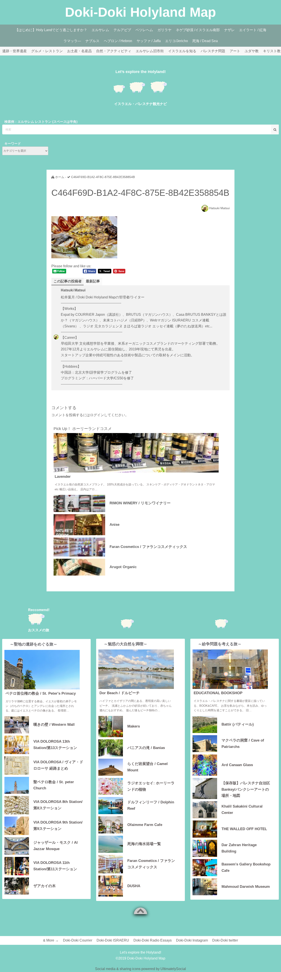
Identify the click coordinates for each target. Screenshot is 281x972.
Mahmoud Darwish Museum (246, 887)
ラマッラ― (72, 41)
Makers (133, 726)
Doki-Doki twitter (225, 940)
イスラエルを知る (182, 51)
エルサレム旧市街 (150, 51)
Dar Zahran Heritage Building (239, 848)
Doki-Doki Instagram (192, 940)
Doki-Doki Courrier (77, 940)
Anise (114, 525)
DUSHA (133, 886)
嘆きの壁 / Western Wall (54, 724)
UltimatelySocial (173, 969)
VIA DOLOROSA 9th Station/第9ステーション (58, 825)
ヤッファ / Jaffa (149, 41)
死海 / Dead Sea (205, 41)
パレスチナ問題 (213, 51)
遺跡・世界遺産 (14, 51)
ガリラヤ (164, 30)
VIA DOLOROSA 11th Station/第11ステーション (55, 866)
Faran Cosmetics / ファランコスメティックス (148, 547)
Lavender (63, 476)
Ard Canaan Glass (237, 765)
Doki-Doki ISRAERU (113, 940)
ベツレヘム (144, 30)
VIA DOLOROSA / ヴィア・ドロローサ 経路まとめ (58, 765)
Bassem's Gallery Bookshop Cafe (246, 867)
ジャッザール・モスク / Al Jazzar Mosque (55, 845)
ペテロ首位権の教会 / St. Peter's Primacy (40, 693)
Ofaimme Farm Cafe (144, 825)
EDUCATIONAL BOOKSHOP (218, 693)
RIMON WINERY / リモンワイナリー (140, 503)
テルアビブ (122, 30)
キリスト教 (272, 51)
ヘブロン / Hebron (118, 41)
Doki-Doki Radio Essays (152, 940)
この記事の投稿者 (68, 281)
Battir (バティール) (238, 724)
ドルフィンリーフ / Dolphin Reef (150, 805)
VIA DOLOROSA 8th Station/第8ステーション (58, 805)
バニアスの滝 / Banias (146, 748)
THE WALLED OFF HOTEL (244, 829)
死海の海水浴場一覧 (144, 844)
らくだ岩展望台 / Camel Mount (147, 767)
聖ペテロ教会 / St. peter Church (53, 785)
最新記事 (93, 281)
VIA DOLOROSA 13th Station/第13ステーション (55, 744)
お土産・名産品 (79, 51)
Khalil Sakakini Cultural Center (242, 809)
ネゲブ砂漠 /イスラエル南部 (198, 30)
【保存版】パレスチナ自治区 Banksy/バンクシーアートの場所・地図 (246, 789)
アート (235, 51)
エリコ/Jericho (176, 41)
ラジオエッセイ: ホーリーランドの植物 (151, 786)
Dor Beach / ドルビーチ (119, 693)
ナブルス (92, 41)
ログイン (97, 415)
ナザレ (229, 30)
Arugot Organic (123, 567)
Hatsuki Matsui (219, 208)
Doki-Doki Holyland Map (140, 12)
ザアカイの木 (44, 886)
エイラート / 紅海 (252, 30)
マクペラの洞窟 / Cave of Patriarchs (243, 743)
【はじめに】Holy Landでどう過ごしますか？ (51, 30)
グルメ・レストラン (47, 51)
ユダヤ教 (252, 51)
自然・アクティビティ (113, 51)
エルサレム (100, 30)
